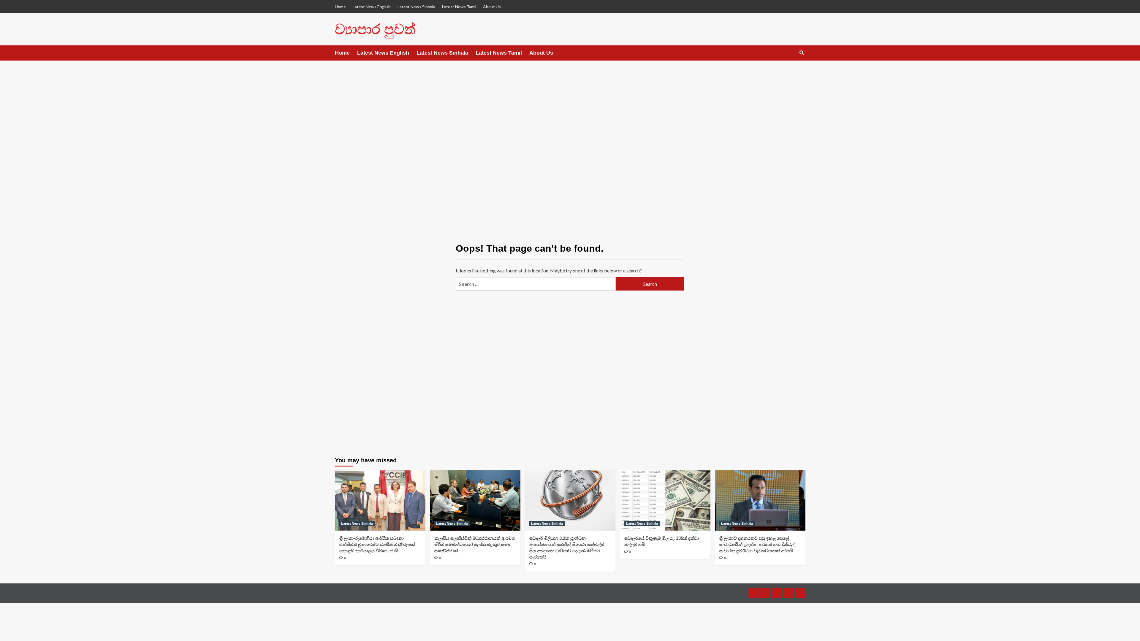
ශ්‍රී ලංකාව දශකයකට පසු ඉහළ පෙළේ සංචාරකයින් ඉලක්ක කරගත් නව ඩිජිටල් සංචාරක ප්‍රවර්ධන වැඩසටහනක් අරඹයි (756, 544)
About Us (492, 6)
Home (340, 6)
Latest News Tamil (459, 6)
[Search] (801, 53)
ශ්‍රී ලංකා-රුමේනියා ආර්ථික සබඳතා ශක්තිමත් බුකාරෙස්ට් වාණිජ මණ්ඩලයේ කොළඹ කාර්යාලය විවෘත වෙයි (377, 544)
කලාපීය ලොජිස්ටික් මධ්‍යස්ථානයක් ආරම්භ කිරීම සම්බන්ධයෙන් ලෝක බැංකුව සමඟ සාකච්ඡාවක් (474, 544)
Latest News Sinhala (416, 6)
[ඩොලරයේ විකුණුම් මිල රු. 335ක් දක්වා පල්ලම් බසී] (665, 500)
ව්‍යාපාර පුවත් (375, 29)
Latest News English (372, 6)
